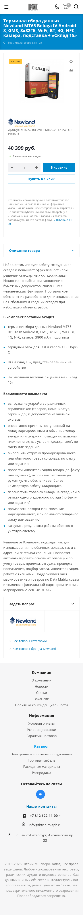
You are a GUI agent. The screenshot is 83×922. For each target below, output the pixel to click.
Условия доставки (41, 729)
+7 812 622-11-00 (44, 815)
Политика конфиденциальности (41, 705)
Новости (41, 686)
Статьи (41, 692)
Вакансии (41, 699)
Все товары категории (30, 641)
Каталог (41, 746)
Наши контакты (41, 806)
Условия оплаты (41, 723)
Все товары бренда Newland (34, 649)
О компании (41, 680)
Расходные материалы (41, 766)
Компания (41, 672)
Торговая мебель (41, 760)
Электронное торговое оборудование (41, 754)
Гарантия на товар (42, 735)
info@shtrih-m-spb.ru (45, 825)
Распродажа (41, 772)
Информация (41, 715)
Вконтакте (40, 794)
